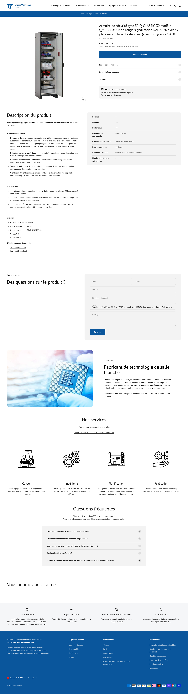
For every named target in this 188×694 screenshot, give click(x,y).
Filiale (71, 657)
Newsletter (153, 668)
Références (73, 653)
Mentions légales (156, 664)
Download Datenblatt (18, 248)
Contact (133, 6)
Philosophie (74, 649)
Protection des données (158, 660)
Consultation (81, 6)
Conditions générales (157, 656)
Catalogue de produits (60, 6)
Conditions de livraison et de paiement (160, 650)
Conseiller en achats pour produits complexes (116, 663)
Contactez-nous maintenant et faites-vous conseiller (94, 433)
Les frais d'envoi (115, 46)
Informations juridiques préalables (162, 645)
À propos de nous (116, 6)
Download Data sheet (18, 251)
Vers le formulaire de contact (111, 95)
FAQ (105, 649)
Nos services (99, 6)
